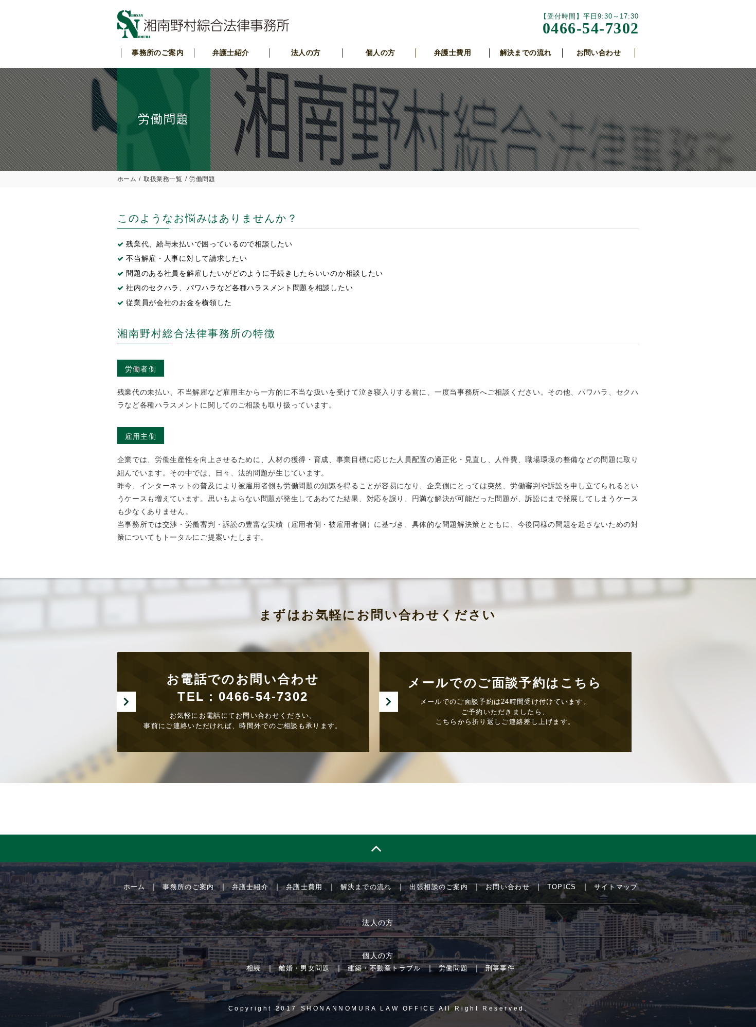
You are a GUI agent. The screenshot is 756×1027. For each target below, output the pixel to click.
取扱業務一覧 (163, 179)
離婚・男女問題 (304, 968)
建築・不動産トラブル (384, 968)
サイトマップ (616, 887)
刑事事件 (500, 968)
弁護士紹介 (250, 887)
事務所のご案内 (188, 887)
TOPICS (562, 887)
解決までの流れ (366, 887)
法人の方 (378, 922)
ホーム (127, 179)
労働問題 (453, 968)
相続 (253, 968)
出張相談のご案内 (438, 887)
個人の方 (378, 955)
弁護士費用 (304, 887)
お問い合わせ (507, 887)
